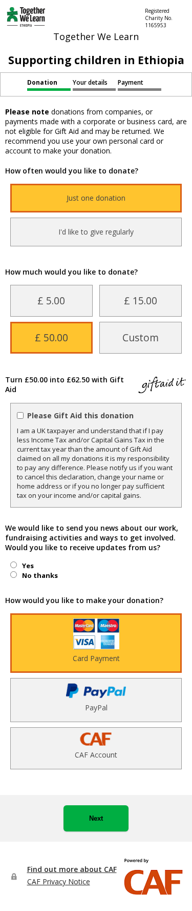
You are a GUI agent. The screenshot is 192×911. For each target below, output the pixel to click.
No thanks (40, 575)
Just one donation (96, 198)
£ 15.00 (140, 300)
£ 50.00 (51, 337)
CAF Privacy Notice (58, 881)
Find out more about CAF (72, 869)
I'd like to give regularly (96, 232)
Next (96, 818)
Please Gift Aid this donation (80, 415)
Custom (140, 337)
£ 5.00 (51, 300)
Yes (28, 565)
